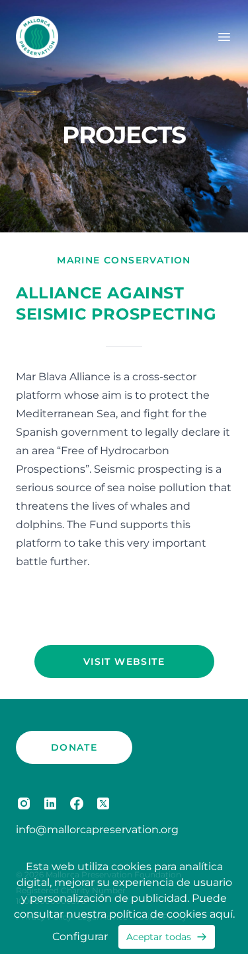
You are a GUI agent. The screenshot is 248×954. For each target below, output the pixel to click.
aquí (221, 914)
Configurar (80, 936)
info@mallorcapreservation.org (97, 829)
